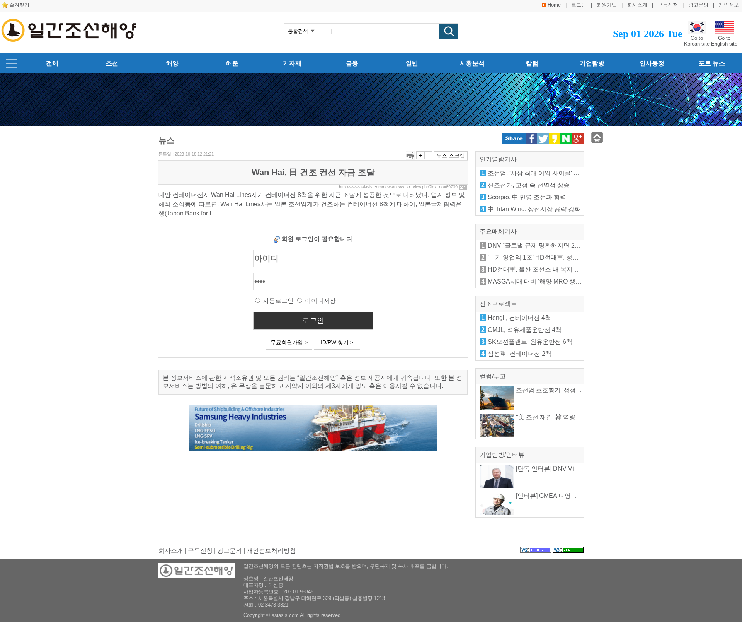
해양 (172, 63)
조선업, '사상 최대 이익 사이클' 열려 (537, 173)
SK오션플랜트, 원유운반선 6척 (530, 341)
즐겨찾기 (19, 5)
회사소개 (637, 5)
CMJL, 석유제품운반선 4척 (525, 329)
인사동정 (652, 63)
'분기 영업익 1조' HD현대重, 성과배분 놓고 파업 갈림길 (563, 257)
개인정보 (729, 5)
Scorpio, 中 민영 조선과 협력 (527, 197)
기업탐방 (592, 63)
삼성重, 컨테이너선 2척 (519, 353)
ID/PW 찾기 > (337, 342)
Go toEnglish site (724, 41)
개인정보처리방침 (271, 550)
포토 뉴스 (712, 63)
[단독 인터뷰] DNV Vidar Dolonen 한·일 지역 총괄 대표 (589, 468)
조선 (112, 63)
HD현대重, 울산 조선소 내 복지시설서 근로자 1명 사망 (562, 269)
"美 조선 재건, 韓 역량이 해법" (556, 417)
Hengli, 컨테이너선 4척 (519, 317)
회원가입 (607, 5)
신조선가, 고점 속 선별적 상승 (529, 185)
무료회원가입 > (289, 342)
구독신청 (668, 5)
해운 (232, 63)
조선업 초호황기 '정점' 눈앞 (552, 390)
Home (554, 5)
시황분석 (472, 63)
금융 (352, 63)
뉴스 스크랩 (450, 155)
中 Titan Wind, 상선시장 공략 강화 (534, 209)
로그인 (578, 5)
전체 (52, 63)
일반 (412, 63)
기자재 (292, 63)
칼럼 (532, 63)
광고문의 (698, 5)
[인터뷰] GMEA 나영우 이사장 (555, 495)
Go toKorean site (697, 41)
